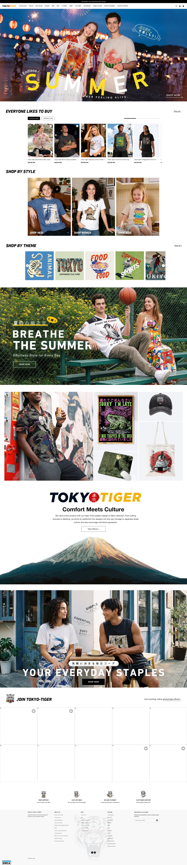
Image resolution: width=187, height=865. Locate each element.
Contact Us (83, 815)
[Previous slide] (27, 265)
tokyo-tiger (33, 858)
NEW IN (31, 6)
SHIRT (71, 6)
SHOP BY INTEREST (109, 6)
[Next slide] (163, 265)
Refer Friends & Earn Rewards (61, 836)
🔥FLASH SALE (23, 6)
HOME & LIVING (97, 6)
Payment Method (58, 820)
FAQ (82, 817)
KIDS (58, 6)
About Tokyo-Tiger (58, 815)
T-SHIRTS (64, 6)
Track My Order (84, 830)
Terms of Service (58, 822)
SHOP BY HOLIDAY (122, 6)
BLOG (55, 828)
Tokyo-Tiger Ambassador (60, 830)
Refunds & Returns (85, 822)
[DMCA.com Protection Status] (6, 864)
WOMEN (47, 6)
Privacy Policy (57, 817)
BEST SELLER (39, 6)
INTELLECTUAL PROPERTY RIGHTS (61, 825)
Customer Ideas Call (59, 841)
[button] (176, 6)
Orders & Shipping (85, 820)
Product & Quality (85, 825)
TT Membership (58, 833)
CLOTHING (78, 6)
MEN (53, 6)
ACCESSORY (87, 6)
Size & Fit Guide (84, 828)
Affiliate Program (58, 838)
